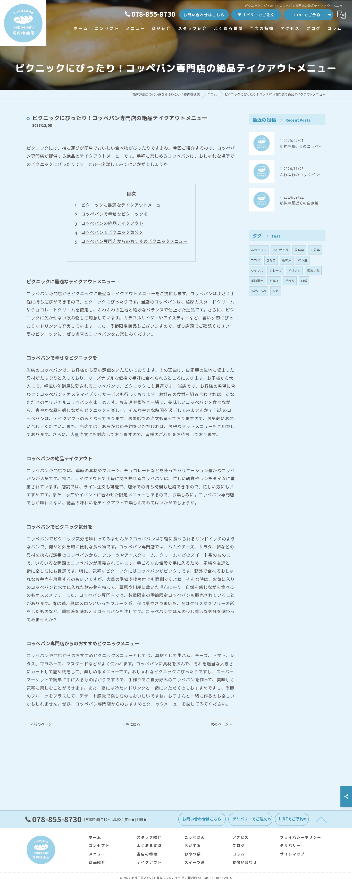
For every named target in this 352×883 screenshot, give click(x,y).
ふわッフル (258, 250)
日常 (304, 280)
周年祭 (299, 250)
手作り (290, 280)
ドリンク (294, 270)
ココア (255, 260)
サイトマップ (292, 853)
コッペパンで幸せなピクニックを (114, 214)
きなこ (271, 260)
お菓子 (274, 280)
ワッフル (257, 270)
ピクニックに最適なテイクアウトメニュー (123, 205)
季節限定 (257, 280)
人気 (275, 290)
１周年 (315, 250)
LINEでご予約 (307, 14)
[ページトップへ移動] (321, 819)
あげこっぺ (258, 290)
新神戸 (287, 260)
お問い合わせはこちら (204, 14)
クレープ (276, 270)
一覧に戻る (131, 724)
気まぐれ (313, 270)
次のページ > (221, 724)
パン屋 (302, 260)
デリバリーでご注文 (256, 14)
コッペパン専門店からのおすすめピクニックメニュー (134, 241)
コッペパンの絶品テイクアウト (112, 223)
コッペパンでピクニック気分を (112, 232)
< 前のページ (41, 724)
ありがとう (280, 250)
